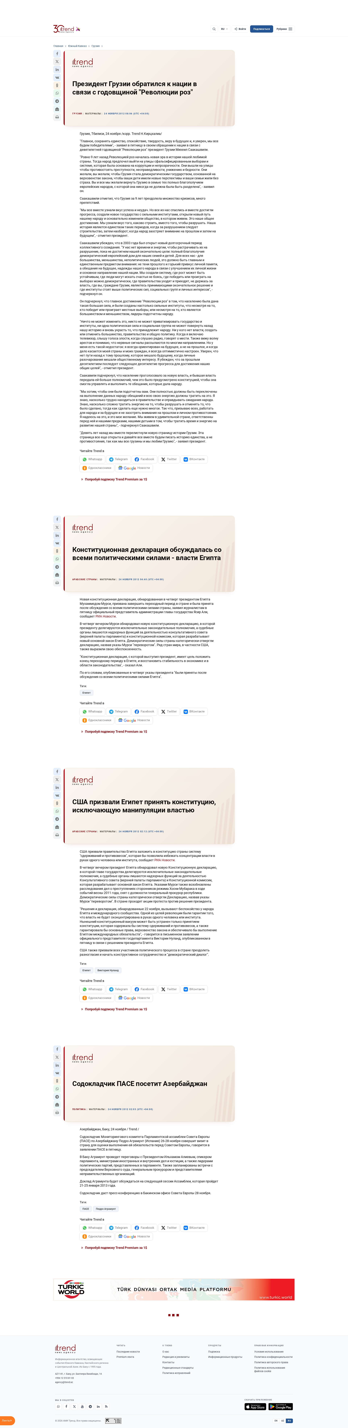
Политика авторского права (271, 1362)
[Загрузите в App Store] (255, 1406)
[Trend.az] (66, 29)
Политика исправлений (176, 1373)
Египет (86, 692)
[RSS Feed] (106, 1406)
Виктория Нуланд (108, 970)
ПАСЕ (85, 1208)
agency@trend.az (64, 1382)
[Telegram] (90, 1406)
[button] (57, 53)
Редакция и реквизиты (176, 1356)
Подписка (214, 1351)
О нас (165, 1351)
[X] (74, 1406)
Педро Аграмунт (106, 1208)
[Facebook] (66, 1406)
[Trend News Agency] (65, 1348)
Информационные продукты (225, 1356)
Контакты (168, 1362)
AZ (282, 1420)
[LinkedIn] (98, 1406)
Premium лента (125, 1356)
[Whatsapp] (58, 1406)
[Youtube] (82, 1406)
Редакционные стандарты (178, 1367)
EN (276, 1420)
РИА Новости (106, 616)
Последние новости (128, 1351)
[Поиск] (214, 29)
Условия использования (268, 1351)
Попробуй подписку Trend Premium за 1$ (115, 479)
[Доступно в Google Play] (280, 1406)
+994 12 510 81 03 (64, 1378)
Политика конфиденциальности (273, 1356)
